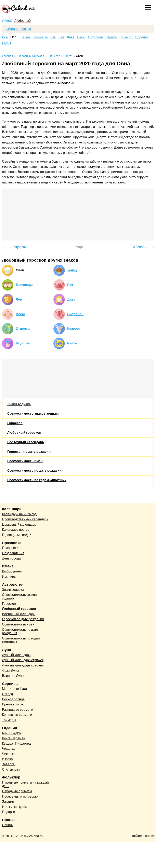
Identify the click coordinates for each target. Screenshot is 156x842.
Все (5, 37)
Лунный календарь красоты (23, 665)
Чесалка (8, 754)
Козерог (127, 37)
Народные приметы (17, 791)
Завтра (25, 29)
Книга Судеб (11, 733)
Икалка (7, 759)
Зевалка (8, 764)
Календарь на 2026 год (19, 514)
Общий (7, 21)
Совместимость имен (25, 461)
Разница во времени (17, 709)
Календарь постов (15, 529)
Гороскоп (15, 423)
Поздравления (13, 553)
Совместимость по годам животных (36, 480)
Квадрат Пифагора (16, 743)
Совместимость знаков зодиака (33, 413)
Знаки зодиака (19, 404)
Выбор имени (12, 571)
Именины (9, 576)
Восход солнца (13, 699)
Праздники (10, 548)
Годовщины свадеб (16, 535)
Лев (61, 37)
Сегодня (12, 29)
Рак (53, 37)
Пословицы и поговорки (20, 796)
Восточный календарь (25, 442)
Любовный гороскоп (24, 432)
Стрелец (111, 37)
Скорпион (95, 37)
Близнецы (40, 37)
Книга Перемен (13, 738)
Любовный (22, 20)
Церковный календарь (19, 524)
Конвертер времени (17, 714)
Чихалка (8, 748)
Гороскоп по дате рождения (29, 451)
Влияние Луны (13, 675)
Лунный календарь (16, 655)
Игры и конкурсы (14, 807)
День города (11, 558)
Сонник (7, 825)
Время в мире (12, 704)
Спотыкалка (11, 769)
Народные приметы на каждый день (25, 784)
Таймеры (9, 720)
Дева (71, 37)
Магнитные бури (14, 688)
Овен (14, 37)
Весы (81, 37)
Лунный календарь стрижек (22, 660)
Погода (7, 694)
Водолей (141, 37)
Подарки (8, 812)
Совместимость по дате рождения (35, 470)
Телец (25, 37)
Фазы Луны (10, 670)
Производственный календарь (25, 519)
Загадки (8, 801)
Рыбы (6, 43)
